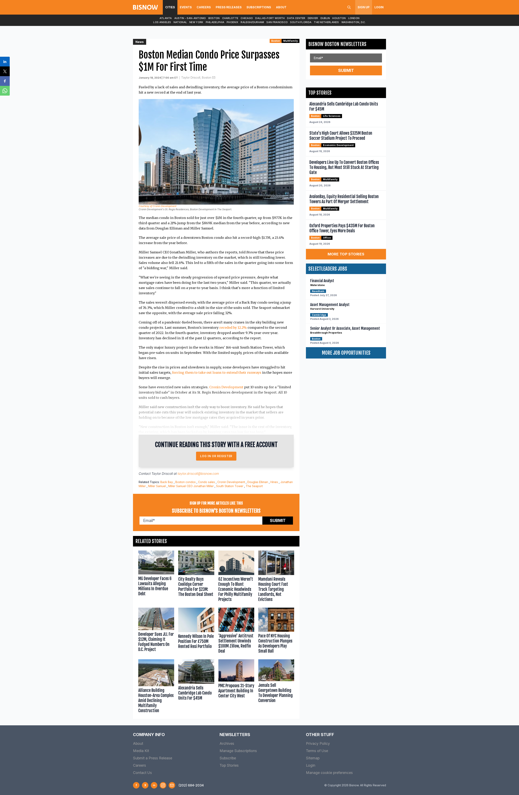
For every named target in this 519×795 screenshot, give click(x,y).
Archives (227, 743)
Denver (313, 18)
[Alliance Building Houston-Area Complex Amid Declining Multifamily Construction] (156, 687)
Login (379, 7)
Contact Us (142, 772)
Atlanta (166, 18)
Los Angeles (162, 22)
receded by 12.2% (233, 327)
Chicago (247, 18)
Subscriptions (259, 7)
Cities (170, 7)
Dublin (325, 18)
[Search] (349, 7)
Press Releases (229, 7)
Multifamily (290, 40)
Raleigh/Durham (252, 22)
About (281, 7)
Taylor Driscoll (162, 474)
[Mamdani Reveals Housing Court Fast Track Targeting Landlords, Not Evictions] (276, 577)
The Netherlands (326, 22)
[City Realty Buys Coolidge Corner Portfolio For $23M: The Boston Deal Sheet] (196, 577)
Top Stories (229, 765)
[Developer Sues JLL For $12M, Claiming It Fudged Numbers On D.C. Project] (156, 631)
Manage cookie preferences (329, 772)
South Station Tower (229, 486)
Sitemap (313, 758)
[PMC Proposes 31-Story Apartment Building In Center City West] (236, 687)
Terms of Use (317, 751)
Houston (339, 18)
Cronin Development (226, 387)
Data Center (296, 18)
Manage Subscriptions (238, 751)
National (180, 22)
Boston (214, 18)
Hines (274, 482)
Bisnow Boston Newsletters (337, 44)
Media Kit (141, 751)
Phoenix (232, 22)
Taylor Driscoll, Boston (196, 77)
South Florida (300, 22)
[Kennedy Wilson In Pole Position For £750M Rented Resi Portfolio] (196, 631)
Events (186, 7)
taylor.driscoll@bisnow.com (198, 474)
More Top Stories (346, 254)
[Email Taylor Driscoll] (213, 77)
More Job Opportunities (346, 353)
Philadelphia (215, 22)
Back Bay (166, 482)
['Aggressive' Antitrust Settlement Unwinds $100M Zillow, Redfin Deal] (236, 631)
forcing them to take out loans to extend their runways (216, 372)
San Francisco (277, 22)
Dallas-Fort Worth (270, 18)
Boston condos (185, 482)
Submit (278, 520)
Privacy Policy (318, 743)
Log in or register (216, 456)
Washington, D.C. (353, 22)
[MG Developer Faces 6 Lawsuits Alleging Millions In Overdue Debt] (156, 577)
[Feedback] (172, 785)
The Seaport (254, 486)
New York (196, 22)
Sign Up (364, 7)
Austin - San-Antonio (190, 18)
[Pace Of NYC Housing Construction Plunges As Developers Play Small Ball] (276, 631)
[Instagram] (163, 785)
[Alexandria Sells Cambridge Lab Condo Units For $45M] (196, 687)
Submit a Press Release (152, 758)
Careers (204, 7)
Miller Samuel (157, 486)
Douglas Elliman (257, 482)
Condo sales (206, 482)
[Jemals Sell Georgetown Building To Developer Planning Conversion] (276, 687)
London (354, 18)
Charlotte (230, 18)
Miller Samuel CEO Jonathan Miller (191, 486)
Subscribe (228, 758)
